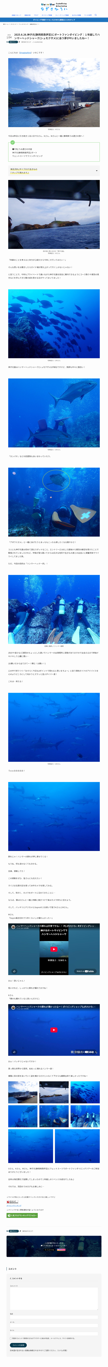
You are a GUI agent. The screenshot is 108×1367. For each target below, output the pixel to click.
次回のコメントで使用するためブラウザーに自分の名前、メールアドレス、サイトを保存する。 (44, 1338)
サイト (12, 1330)
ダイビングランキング (14, 1205)
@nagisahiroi (25, 52)
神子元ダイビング (26, 42)
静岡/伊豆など (13, 42)
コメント (14, 1286)
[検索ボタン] (95, 15)
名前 (11, 1314)
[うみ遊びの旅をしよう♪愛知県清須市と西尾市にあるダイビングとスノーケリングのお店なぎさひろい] (54, 7)
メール (12, 1322)
